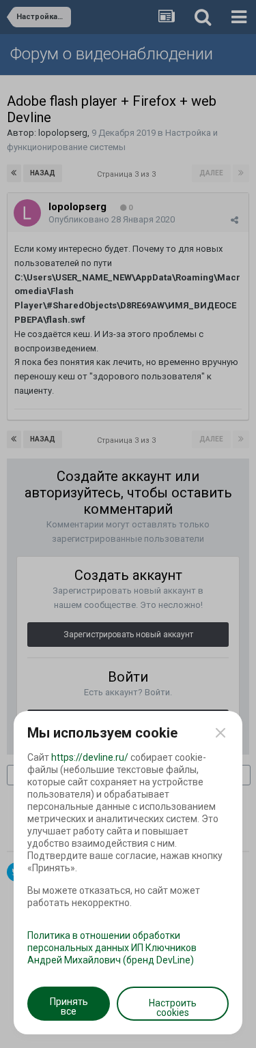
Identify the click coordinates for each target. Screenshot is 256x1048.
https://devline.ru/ (89, 757)
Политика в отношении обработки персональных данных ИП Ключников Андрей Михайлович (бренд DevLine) (112, 947)
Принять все (69, 1006)
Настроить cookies (173, 1008)
